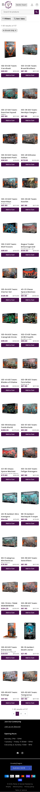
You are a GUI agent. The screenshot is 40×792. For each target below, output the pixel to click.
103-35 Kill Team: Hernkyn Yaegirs (29, 111)
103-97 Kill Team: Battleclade (29, 426)
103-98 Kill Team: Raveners (29, 604)
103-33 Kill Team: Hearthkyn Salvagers (9, 201)
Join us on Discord (12, 726)
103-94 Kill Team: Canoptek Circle (9, 335)
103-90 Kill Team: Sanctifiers (29, 559)
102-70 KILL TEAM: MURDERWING (9, 604)
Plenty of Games (19, 784)
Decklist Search (21, 5)
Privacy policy (29, 787)
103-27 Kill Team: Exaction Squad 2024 (9, 112)
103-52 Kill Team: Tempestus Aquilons (29, 695)
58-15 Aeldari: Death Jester (27, 648)
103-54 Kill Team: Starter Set (9, 290)
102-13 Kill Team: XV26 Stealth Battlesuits (29, 337)
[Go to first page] (14, 714)
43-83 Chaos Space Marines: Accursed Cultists (9, 471)
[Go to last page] (25, 714)
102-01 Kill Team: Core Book (9, 67)
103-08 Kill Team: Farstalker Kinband (29, 382)
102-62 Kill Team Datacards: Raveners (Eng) (9, 649)
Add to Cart (10, 75)
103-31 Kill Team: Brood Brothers (29, 67)
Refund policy (17, 787)
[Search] (36, 12)
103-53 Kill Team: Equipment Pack (9, 156)
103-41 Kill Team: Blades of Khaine (9, 380)
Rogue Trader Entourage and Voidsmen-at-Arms (28, 248)
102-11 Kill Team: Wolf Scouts (8, 245)
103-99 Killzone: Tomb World (8, 426)
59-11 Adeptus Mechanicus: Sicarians (8, 560)
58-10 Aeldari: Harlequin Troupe (29, 515)
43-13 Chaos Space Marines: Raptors (28, 292)
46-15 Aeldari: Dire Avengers (10, 515)
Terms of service (21, 790)
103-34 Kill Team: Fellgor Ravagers (29, 470)
